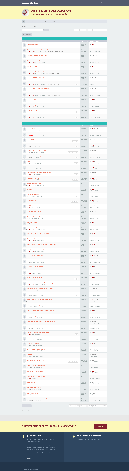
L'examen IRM (30, 139)
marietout (31, 152)
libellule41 (31, 394)
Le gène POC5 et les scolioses (34, 338)
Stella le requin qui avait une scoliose (36, 376)
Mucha (93, 134)
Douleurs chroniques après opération (36, 316)
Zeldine (30, 367)
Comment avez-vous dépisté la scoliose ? (37, 150)
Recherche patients (32, 327)
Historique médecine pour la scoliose (36, 250)
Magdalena (31, 328)
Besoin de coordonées (32, 393)
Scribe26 (31, 345)
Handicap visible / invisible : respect (35, 277)
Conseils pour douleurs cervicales (35, 77)
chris (93, 44)
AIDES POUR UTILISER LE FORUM (35, 94)
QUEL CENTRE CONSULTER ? (34, 387)
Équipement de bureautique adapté (36, 365)
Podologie (29, 205)
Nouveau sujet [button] (27, 34)
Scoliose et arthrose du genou (34, 305)
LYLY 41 (93, 211)
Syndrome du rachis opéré (33, 134)
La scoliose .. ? (30, 116)
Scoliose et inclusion (32, 66)
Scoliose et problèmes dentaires (35, 371)
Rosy (93, 145)
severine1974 (95, 105)
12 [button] (100, 29)
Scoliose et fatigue (32, 238)
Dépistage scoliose (32, 110)
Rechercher (54, 3)
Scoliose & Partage (30, 3)
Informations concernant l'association (55, 45)
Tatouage (29, 145)
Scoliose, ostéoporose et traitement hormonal (38, 332)
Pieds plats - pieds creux (33, 178)
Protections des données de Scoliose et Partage (39, 49)
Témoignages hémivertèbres (34, 183)
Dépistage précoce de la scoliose (35, 266)
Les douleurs (30, 354)
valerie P (93, 288)
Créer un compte (95, 2)
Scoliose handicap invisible (33, 60)
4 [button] (93, 29)
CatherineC (31, 389)
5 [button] (95, 29)
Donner (100, 427)
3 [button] (91, 29)
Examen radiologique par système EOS (36, 156)
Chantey (30, 290)
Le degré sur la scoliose (33, 343)
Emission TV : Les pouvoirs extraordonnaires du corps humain (42, 283)
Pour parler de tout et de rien (54, 73)
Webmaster (31, 46)
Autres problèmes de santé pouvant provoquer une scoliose (42, 244)
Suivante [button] (104, 29)
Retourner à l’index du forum (29, 410)
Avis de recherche (31, 200)
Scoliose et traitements (33, 167)
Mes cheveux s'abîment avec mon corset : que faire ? (40, 288)
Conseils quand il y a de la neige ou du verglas (38, 88)
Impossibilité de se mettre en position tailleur (38, 398)
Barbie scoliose (31, 382)
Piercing (29, 161)
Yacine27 (30, 372)
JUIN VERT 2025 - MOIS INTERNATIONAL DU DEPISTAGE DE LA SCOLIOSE (44, 83)
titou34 (30, 157)
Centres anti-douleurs (32, 222)
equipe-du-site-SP (33, 135)
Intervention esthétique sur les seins (36, 360)
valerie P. (93, 55)
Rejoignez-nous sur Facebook (89, 436)
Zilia (92, 139)
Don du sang (30, 189)
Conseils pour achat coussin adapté (36, 349)
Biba (30, 141)
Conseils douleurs (31, 99)
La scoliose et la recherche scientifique (36, 261)
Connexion (103, 2)
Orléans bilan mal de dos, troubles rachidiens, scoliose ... (41, 310)
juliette (30, 306)
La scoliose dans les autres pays (35, 255)
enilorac (30, 295)
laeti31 (30, 218)
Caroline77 (31, 400)
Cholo (30, 301)
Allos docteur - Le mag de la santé (35, 272)
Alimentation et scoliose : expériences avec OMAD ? (39, 299)
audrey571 (31, 350)
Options (71, 405)
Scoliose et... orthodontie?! (34, 194)
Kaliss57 (30, 356)
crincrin (93, 77)
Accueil (41, 3)
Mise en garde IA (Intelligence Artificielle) (37, 72)
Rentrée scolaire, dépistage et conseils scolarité (39, 172)
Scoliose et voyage (31, 105)
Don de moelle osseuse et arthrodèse (36, 216)
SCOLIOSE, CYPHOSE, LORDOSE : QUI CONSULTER (39, 233)
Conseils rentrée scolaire (33, 128)
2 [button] (89, 29)
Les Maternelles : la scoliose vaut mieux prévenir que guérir (41, 321)
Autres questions (29, 27)
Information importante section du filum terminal (39, 227)
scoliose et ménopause (32, 294)
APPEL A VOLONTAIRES (32, 44)
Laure (30, 196)
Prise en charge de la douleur (34, 211)
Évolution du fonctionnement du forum (37, 55)
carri (30, 146)
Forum (47, 3)
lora (29, 163)
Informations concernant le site (54, 95)
